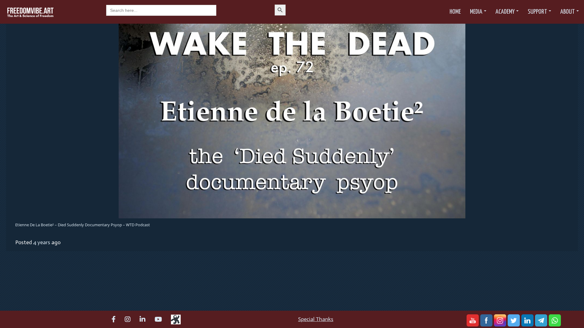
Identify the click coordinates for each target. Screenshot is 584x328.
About (567, 12)
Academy (505, 12)
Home (455, 12)
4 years (41, 242)
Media (476, 12)
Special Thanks (315, 319)
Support (537, 12)
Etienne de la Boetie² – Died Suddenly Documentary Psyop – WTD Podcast (82, 224)
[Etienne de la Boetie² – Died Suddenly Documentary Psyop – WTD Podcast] (292, 120)
